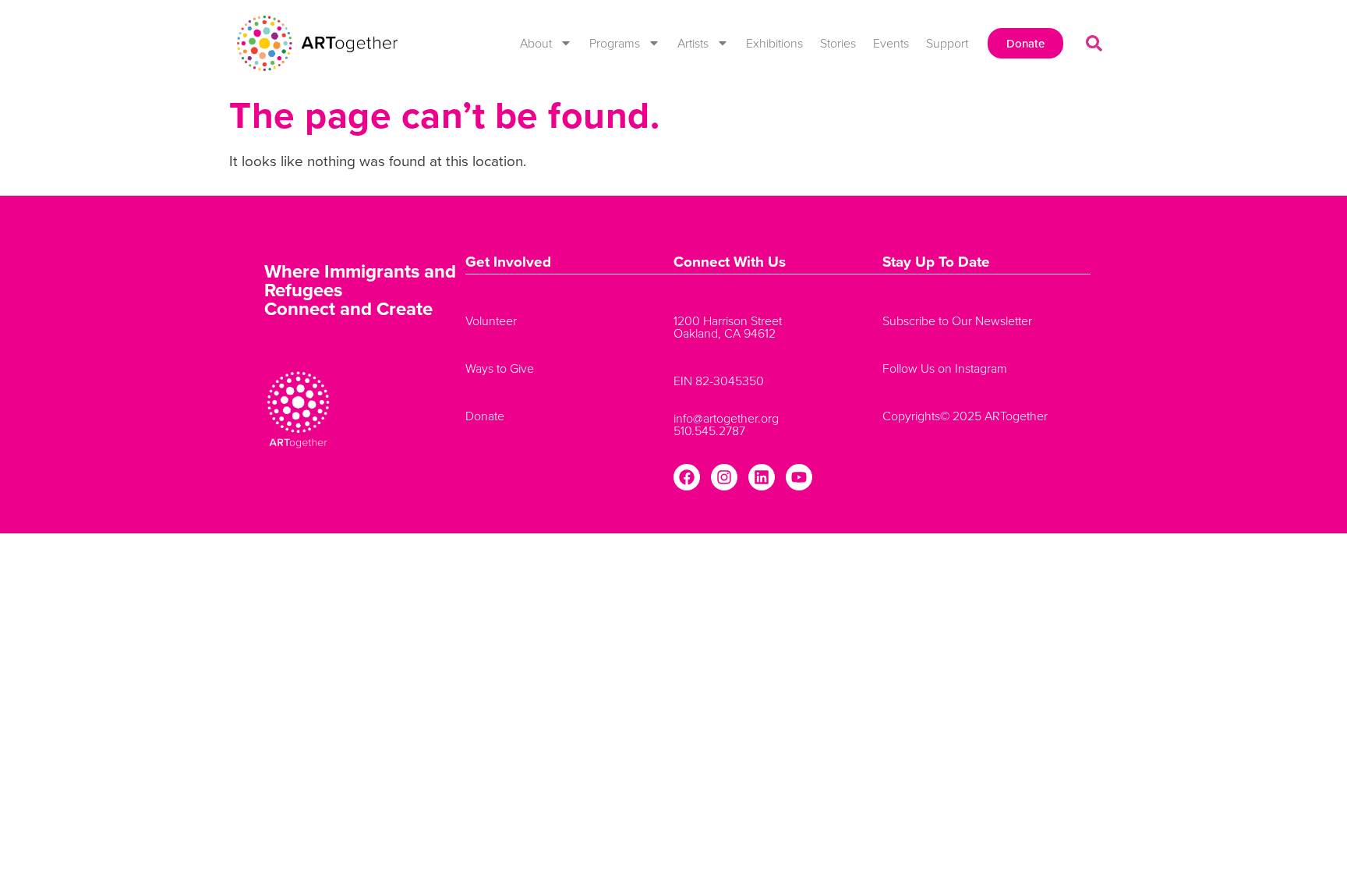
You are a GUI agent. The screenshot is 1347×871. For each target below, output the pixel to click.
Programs (614, 42)
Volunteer (491, 320)
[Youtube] (799, 477)
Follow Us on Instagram (944, 368)
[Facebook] (687, 477)
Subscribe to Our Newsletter (957, 320)
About (536, 42)
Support (947, 42)
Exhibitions (774, 42)
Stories (838, 42)
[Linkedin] (761, 477)
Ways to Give (499, 368)
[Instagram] (724, 477)
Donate (484, 415)
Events (891, 42)
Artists (693, 42)
